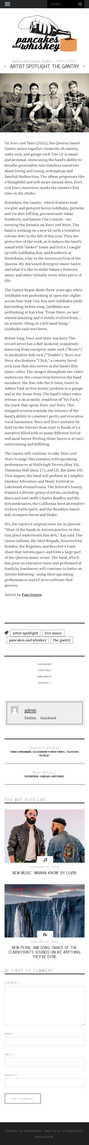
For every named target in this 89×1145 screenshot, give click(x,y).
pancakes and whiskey (27, 639)
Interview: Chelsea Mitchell (44, 774)
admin (30, 710)
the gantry (62, 639)
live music (53, 632)
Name (10, 1034)
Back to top (43, 1136)
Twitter (44, 670)
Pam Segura (32, 594)
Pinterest (44, 676)
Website (11, 1075)
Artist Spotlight (26, 61)
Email (10, 1054)
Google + (44, 682)
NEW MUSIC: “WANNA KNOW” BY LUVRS (44, 873)
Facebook (44, 664)
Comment (13, 983)
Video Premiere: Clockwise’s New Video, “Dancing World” (44, 751)
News (46, 61)
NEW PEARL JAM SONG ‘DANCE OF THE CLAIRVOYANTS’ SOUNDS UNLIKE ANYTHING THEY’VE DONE (44, 952)
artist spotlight (25, 632)
